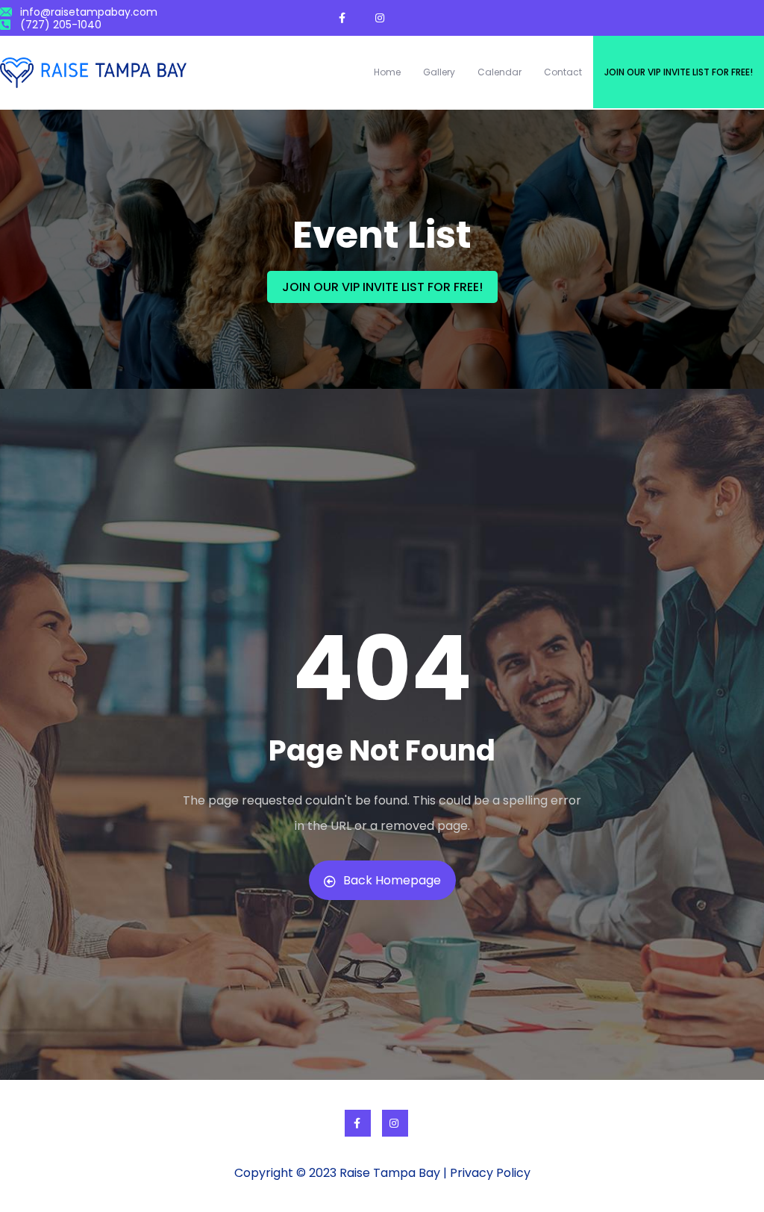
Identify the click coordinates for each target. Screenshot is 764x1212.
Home (387, 72)
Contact (563, 72)
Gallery (439, 72)
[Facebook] (358, 1123)
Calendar (500, 72)
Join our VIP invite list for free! (678, 72)
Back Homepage (392, 880)
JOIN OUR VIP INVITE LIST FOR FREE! (382, 287)
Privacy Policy (490, 1172)
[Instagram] (395, 1123)
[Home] (93, 72)
